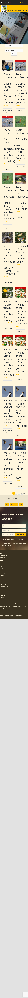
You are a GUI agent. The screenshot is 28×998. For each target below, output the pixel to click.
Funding (2, 557)
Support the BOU (4, 586)
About (1, 568)
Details (10, 110)
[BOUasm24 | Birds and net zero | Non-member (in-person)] (7, 444)
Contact (2, 575)
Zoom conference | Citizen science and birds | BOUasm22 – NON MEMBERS (9, 88)
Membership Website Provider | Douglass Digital (11, 615)
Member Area (3, 582)
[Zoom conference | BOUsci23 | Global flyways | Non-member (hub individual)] (7, 178)
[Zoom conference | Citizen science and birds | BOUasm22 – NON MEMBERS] (7, 65)
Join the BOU (3, 584)
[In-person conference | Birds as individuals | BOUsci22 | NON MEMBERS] (7, 237)
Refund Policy (3, 595)
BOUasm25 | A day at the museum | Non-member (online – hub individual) (9, 362)
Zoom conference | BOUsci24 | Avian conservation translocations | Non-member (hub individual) (11, 145)
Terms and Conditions (7, 545)
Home (1, 566)
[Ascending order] (21, 45)
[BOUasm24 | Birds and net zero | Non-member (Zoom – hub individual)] (20, 391)
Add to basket (5, 111)
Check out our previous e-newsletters (12, 540)
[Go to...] (23, 2)
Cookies (2, 597)
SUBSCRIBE (20, 534)
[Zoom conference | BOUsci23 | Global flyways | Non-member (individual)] (20, 121)
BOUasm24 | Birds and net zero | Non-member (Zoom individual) (9, 411)
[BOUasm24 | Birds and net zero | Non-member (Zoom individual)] (7, 391)
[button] (26, 10)
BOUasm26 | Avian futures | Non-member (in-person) (9, 311)
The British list (3, 573)
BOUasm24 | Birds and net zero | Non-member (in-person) (9, 464)
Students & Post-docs (5, 571)
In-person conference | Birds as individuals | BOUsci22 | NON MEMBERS (9, 260)
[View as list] (15, 53)
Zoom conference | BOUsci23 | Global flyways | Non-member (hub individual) (9, 202)
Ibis (1, 553)
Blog (1, 560)
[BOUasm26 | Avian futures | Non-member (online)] (20, 237)
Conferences (3, 555)
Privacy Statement (4, 593)
